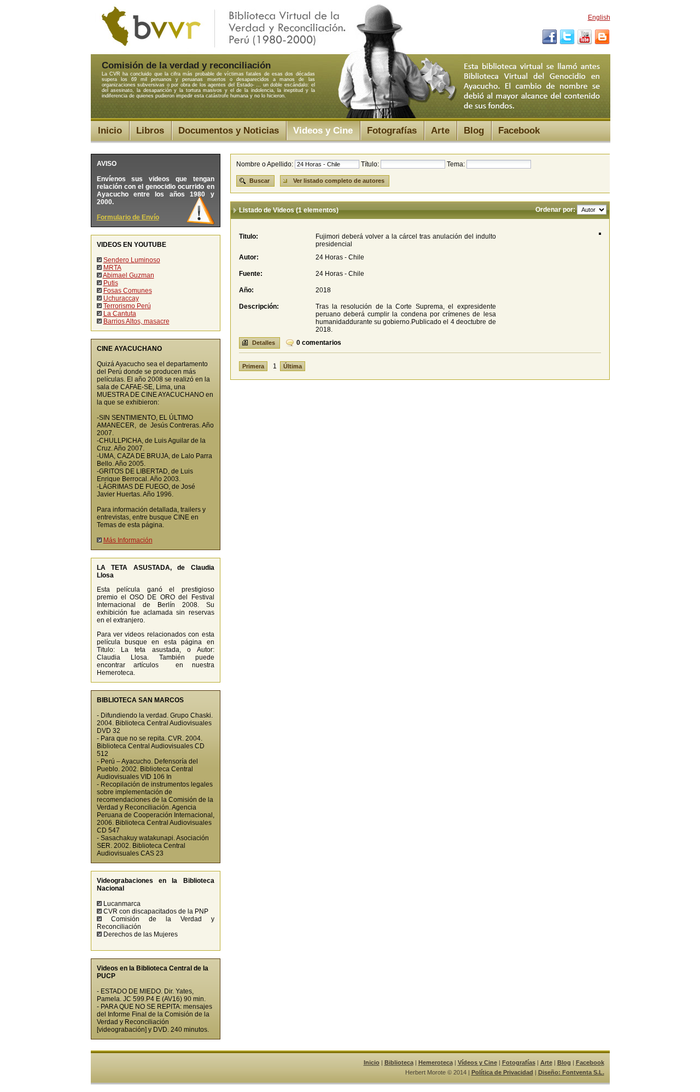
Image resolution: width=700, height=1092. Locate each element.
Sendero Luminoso (131, 260)
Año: (246, 290)
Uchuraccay (121, 298)
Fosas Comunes (127, 290)
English (599, 17)
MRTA (112, 267)
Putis (110, 283)
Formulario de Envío (128, 217)
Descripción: (259, 306)
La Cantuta (119, 313)
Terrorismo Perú (127, 306)
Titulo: (248, 236)
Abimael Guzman (128, 275)
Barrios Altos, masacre (136, 321)
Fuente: (250, 274)
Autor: (249, 257)
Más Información (128, 540)
